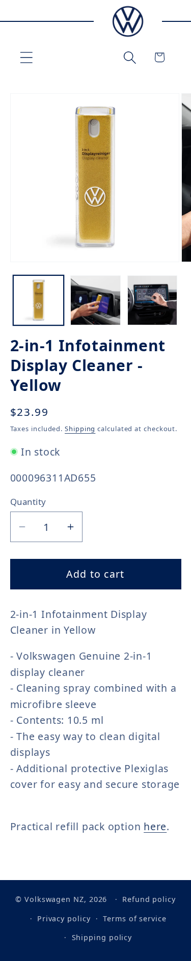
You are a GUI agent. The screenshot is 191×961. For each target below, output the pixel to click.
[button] (26, 57)
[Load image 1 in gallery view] (38, 300)
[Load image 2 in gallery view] (95, 300)
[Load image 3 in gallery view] (152, 300)
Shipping (80, 428)
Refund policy (149, 899)
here (155, 826)
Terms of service (135, 918)
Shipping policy (102, 937)
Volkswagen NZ (54, 899)
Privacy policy (64, 918)
